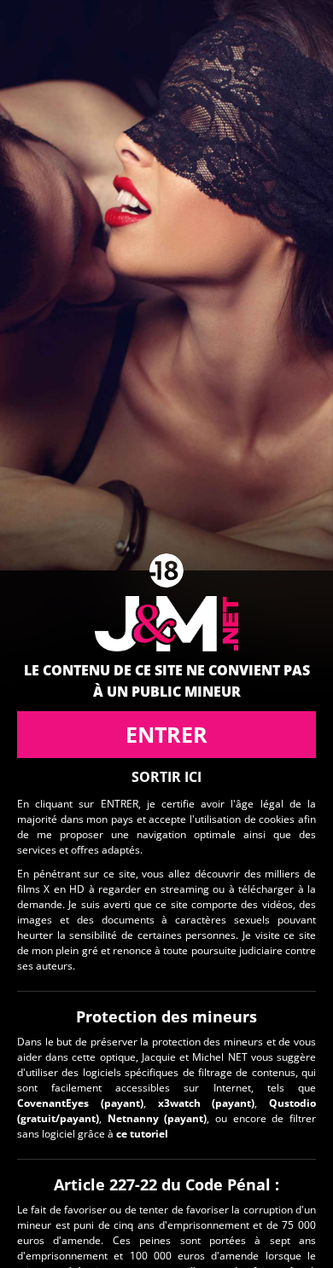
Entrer (166, 734)
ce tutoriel (142, 1133)
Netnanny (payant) (157, 1118)
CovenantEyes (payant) (80, 1103)
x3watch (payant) (206, 1103)
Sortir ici (166, 776)
